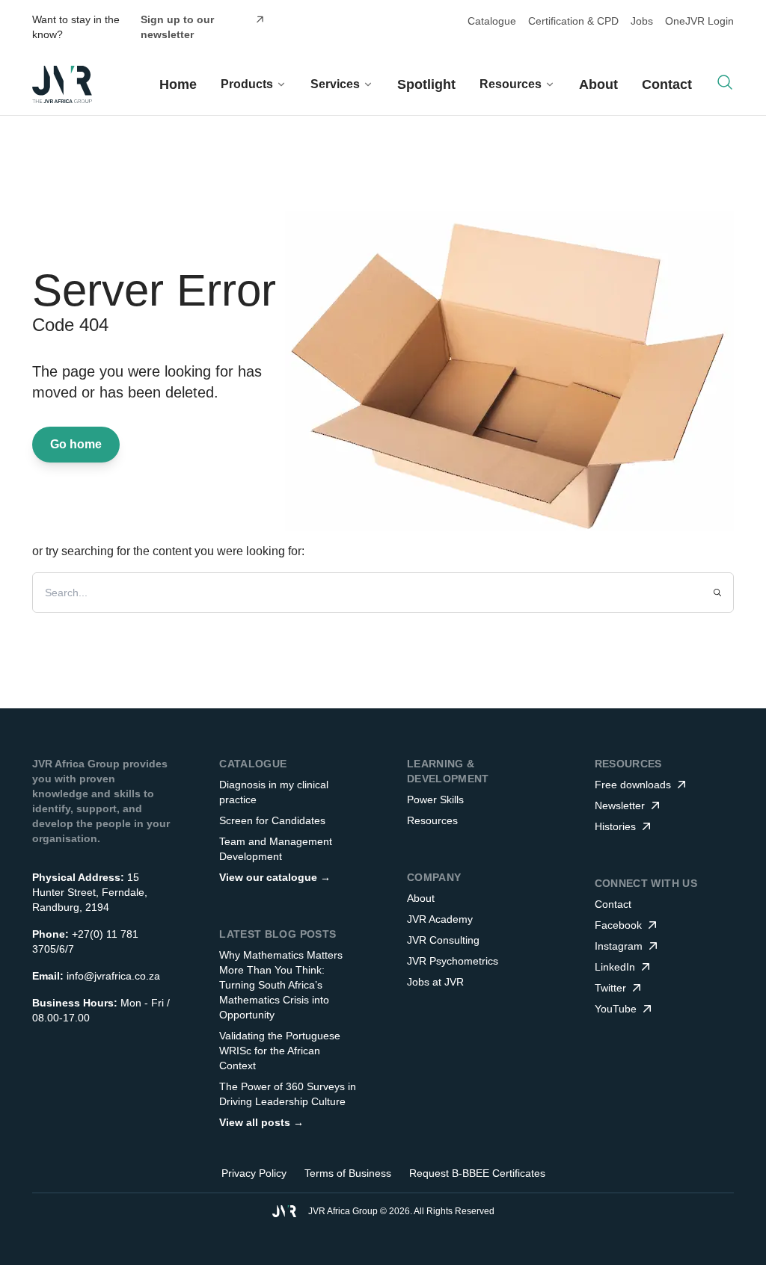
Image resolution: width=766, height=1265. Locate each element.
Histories (615, 826)
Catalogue (492, 21)
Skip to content (424, 25)
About (598, 84)
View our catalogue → (275, 877)
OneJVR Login (699, 21)
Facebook (618, 925)
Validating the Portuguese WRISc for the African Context (279, 1050)
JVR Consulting (443, 940)
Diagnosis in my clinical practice (273, 792)
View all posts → (261, 1122)
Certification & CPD (573, 21)
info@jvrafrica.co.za (113, 976)
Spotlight (426, 84)
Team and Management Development (275, 848)
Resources (432, 820)
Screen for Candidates (272, 820)
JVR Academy (440, 919)
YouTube (616, 1009)
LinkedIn (615, 967)
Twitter (610, 988)
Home (178, 84)
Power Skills (435, 799)
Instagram (619, 946)
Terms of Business (347, 1173)
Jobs (642, 21)
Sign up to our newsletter (177, 26)
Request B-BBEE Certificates (477, 1173)
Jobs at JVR (435, 982)
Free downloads (633, 785)
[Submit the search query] (717, 592)
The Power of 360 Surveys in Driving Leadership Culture (287, 1093)
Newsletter (620, 805)
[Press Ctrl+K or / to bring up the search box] (725, 82)
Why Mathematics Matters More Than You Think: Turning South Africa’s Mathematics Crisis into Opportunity (281, 985)
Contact (667, 84)
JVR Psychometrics (452, 961)
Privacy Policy (254, 1173)
